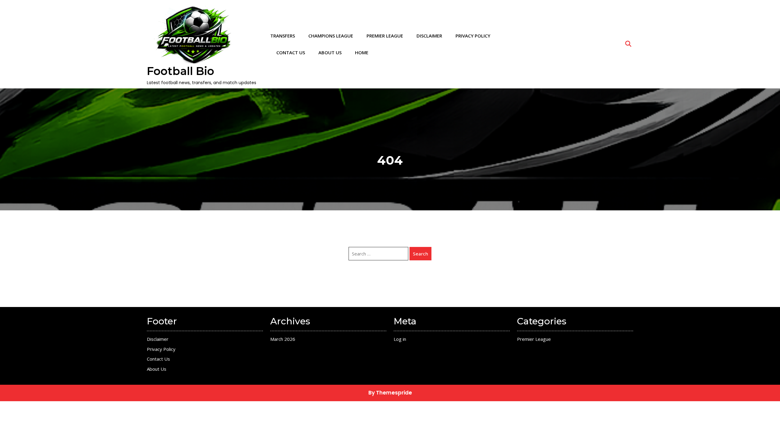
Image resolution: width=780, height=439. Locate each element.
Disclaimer (429, 36)
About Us (330, 52)
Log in (400, 339)
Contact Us (290, 52)
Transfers (282, 36)
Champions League (330, 36)
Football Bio (180, 71)
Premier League (385, 36)
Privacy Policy (473, 36)
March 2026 (282, 339)
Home (361, 52)
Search (420, 254)
